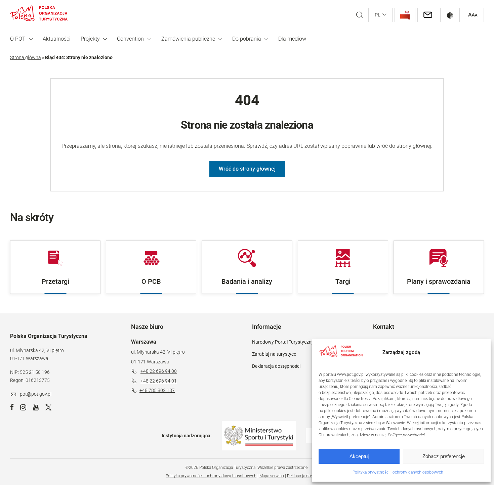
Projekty (90, 39)
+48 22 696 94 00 (158, 371)
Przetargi (55, 281)
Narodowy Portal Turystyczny (283, 342)
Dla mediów (292, 39)
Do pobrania (246, 39)
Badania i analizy (246, 281)
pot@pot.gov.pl (35, 394)
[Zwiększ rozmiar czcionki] (473, 15)
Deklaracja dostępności (276, 366)
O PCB (151, 281)
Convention (130, 39)
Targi (343, 281)
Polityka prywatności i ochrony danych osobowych (398, 472)
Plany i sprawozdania (438, 281)
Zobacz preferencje (443, 456)
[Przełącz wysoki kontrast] (450, 15)
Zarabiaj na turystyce (274, 354)
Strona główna (25, 57)
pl (377, 14)
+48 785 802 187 (157, 390)
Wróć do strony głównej (247, 169)
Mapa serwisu (271, 476)
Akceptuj (359, 456)
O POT (18, 39)
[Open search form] (359, 15)
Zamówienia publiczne (188, 39)
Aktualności (57, 39)
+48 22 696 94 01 (158, 381)
